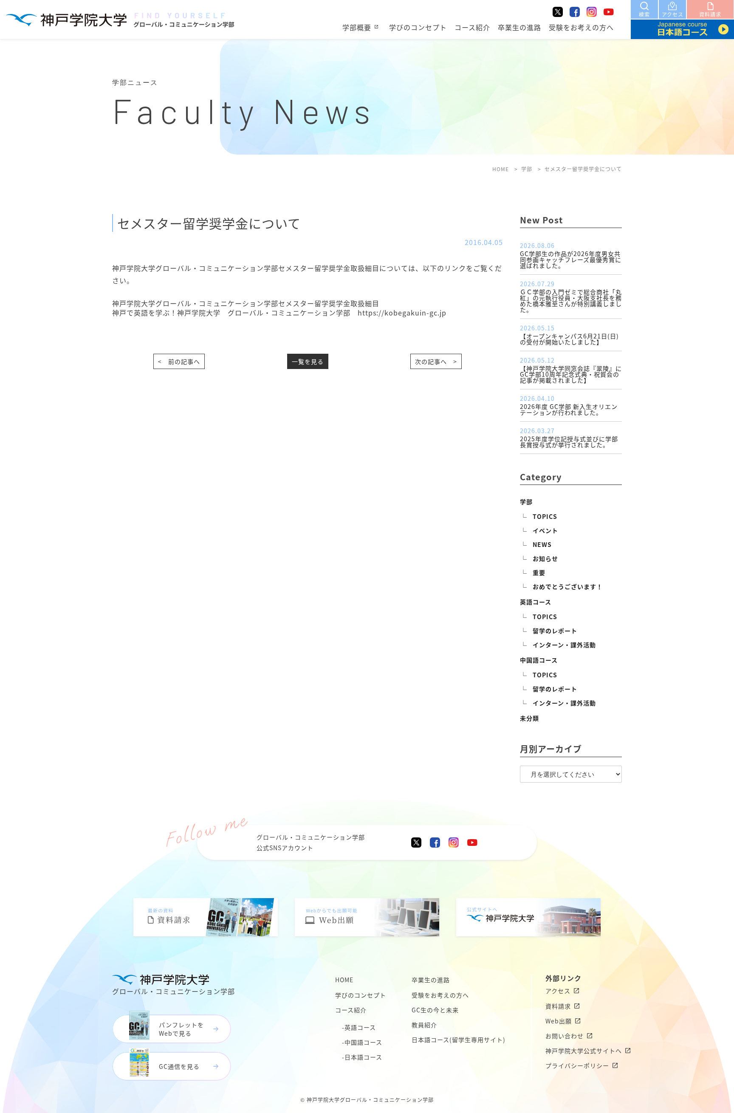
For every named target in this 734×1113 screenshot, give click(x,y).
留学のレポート (555, 630)
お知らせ (545, 558)
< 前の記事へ (179, 361)
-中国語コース (362, 1042)
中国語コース (539, 660)
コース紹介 (472, 27)
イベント (545, 530)
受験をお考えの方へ (581, 27)
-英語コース (359, 1027)
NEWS (542, 544)
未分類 (529, 718)
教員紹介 (424, 1024)
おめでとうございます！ (568, 586)
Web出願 (558, 1021)
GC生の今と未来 (435, 1010)
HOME (344, 979)
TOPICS (545, 516)
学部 (526, 501)
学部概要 (356, 27)
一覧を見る (308, 361)
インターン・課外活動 (564, 644)
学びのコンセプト (418, 27)
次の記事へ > (436, 361)
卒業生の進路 (519, 27)
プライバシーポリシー (577, 1065)
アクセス (557, 990)
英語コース (535, 601)
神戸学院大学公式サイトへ (583, 1050)
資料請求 (558, 1006)
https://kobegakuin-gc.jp (402, 312)
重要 (539, 572)
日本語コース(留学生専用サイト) (458, 1039)
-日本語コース (362, 1057)
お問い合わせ (564, 1035)
